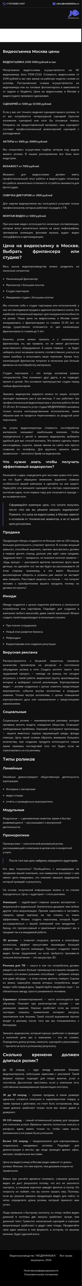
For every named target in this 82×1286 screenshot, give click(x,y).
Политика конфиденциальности (41, 1270)
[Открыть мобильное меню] (4, 14)
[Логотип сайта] (73, 14)
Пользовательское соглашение (41, 1274)
